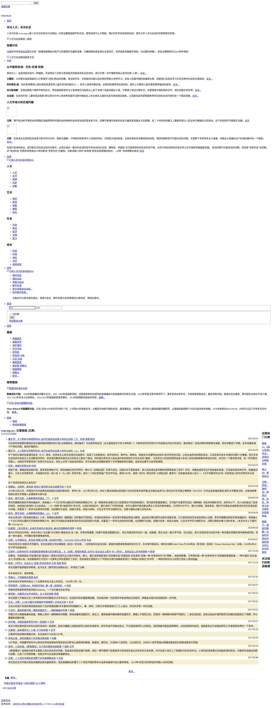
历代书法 (17, 349)
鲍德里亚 (17, 362)
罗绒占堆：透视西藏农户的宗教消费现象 (28, 638)
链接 (9, 418)
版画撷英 (17, 369)
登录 (9, 303)
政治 (14, 228)
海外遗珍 (17, 345)
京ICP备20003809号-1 (32, 704)
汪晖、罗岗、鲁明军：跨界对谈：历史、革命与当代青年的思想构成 (265, 499)
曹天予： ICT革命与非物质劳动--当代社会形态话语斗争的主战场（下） (44, 439)
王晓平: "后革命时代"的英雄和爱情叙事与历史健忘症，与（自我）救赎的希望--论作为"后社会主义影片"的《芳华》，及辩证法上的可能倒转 (77, 551)
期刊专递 (17, 285)
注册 (9, 51)
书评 (14, 261)
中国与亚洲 (9, 683)
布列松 (15, 352)
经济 (14, 231)
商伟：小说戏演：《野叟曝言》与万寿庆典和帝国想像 (34, 646)
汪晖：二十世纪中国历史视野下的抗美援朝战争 (32, 658)
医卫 (14, 238)
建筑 (14, 209)
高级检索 (5, 6)
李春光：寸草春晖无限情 (20, 577)
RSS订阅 (11, 688)
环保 (14, 254)
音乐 (14, 212)
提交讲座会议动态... (22, 289)
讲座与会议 (18, 282)
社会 (14, 225)
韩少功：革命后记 (265, 472)
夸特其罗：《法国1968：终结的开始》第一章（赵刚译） (36, 585)
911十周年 (40, 683)
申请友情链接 (19, 424)
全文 (247, 120)
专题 (9, 61)
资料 (14, 257)
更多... (15, 376)
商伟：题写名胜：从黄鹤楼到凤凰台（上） (29, 513)
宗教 (14, 186)
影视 (14, 202)
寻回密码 (13, 321)
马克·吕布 (17, 359)
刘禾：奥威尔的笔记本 (19, 466)
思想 (14, 179)
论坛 (25, 51)
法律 (14, 235)
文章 (9, 156)
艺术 (69, 487)
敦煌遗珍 (17, 338)
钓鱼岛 (19, 683)
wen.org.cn (6, 15)
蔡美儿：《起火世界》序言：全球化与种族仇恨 (266, 453)
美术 (14, 199)
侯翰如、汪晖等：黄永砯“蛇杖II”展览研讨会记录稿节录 (36, 487)
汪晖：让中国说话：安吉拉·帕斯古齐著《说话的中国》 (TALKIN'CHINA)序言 (47, 540)
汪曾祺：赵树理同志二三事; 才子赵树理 (28, 630)
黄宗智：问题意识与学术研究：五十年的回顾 (31, 594)
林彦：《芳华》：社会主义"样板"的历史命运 (29, 563)
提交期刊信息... (20, 292)
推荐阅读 (17, 264)
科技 (14, 251)
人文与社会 (58, 704)
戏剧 (14, 205)
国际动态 (17, 279)
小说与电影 (29, 683)
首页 (9, 21)
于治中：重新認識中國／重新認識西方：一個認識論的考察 (37, 610)
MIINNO (17, 704)
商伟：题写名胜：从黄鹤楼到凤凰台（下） (29, 498)
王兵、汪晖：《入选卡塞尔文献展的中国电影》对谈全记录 (37, 602)
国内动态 (17, 275)
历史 (14, 182)
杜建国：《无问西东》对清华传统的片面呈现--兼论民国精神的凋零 (41, 528)
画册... (102, 397)
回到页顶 (5, 700)
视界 (9, 326)
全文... (143, 73)
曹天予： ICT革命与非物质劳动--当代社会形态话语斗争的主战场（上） (44, 451)
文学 (14, 176)
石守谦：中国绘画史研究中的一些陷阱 (27, 622)
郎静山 (15, 372)
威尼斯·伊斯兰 (19, 366)
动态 (9, 268)
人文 (14, 172)
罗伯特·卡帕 (18, 355)
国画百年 (17, 342)
